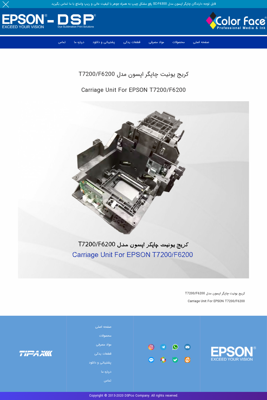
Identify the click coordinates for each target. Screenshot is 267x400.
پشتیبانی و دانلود (100, 362)
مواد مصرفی (103, 344)
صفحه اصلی (103, 326)
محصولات (105, 335)
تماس (107, 380)
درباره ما (106, 371)
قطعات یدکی (102, 353)
